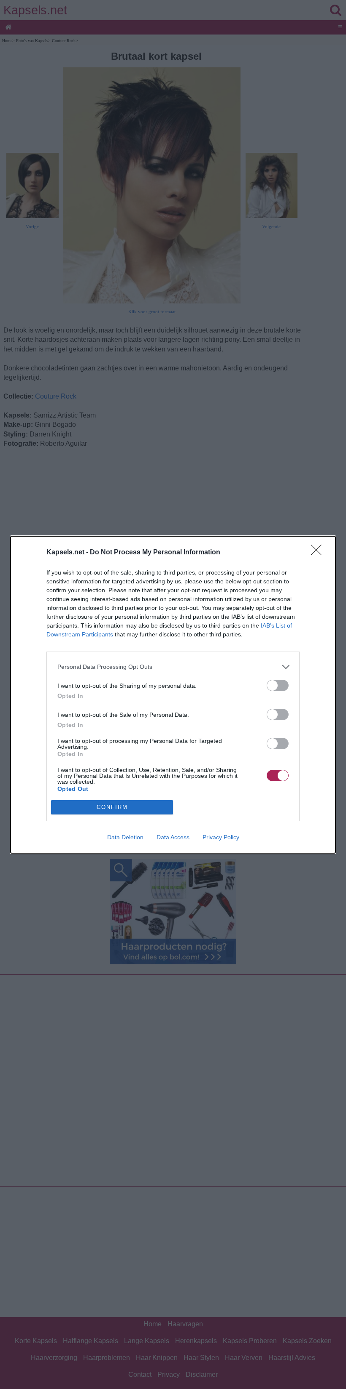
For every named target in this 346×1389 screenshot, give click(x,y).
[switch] (278, 685)
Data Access (173, 837)
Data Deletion (125, 837)
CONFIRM (112, 807)
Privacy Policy (221, 837)
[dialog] (173, 694)
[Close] (319, 553)
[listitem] (173, 667)
